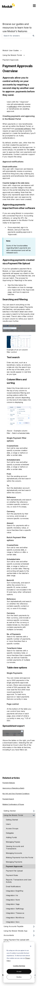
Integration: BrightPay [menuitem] (14, 891)
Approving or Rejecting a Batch (13, 788)
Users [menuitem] (8, 824)
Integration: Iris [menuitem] (12, 895)
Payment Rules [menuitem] (12, 875)
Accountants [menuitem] (9, 935)
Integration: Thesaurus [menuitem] (15, 913)
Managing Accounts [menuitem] (14, 853)
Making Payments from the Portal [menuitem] (19, 857)
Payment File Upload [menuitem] (14, 871)
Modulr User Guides (11, 50)
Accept (19, 971)
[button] (33, 811)
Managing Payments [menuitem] (14, 862)
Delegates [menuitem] (10, 833)
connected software (23, 129)
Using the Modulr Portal (12, 55)
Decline (19, 977)
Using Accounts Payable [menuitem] (13, 926)
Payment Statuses (9, 783)
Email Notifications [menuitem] (13, 886)
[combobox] (17, 36)
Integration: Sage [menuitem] (13, 904)
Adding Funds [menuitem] (11, 837)
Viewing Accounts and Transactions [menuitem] (15, 847)
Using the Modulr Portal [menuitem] (13, 815)
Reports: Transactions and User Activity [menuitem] (18, 881)
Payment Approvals (10, 60)
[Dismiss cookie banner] (30, 946)
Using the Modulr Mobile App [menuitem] (15, 931)
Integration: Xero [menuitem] (12, 922)
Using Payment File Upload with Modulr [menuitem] (16, 941)
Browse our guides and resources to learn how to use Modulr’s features (17, 28)
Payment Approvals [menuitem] (14, 866)
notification (12, 106)
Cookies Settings (19, 966)
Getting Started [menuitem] (10, 811)
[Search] (33, 36)
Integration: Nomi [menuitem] (13, 900)
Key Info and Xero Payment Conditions (16, 793)
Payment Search (8, 799)
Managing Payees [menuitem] (13, 842)
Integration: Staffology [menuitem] (15, 909)
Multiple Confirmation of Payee (13, 804)
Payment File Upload (19, 263)
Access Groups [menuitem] (12, 828)
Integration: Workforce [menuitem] (15, 918)
